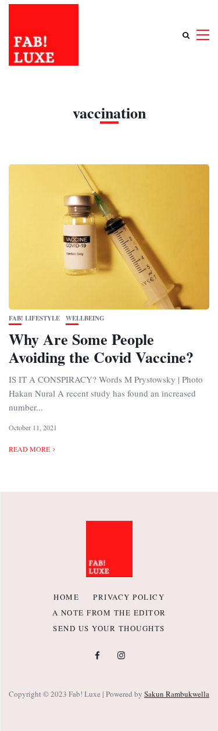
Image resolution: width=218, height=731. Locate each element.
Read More (29, 448)
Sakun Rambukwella (176, 694)
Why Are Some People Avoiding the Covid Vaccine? (101, 348)
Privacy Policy (129, 597)
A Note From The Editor (109, 612)
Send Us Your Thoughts (109, 628)
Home (66, 597)
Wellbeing (85, 318)
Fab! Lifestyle (34, 318)
